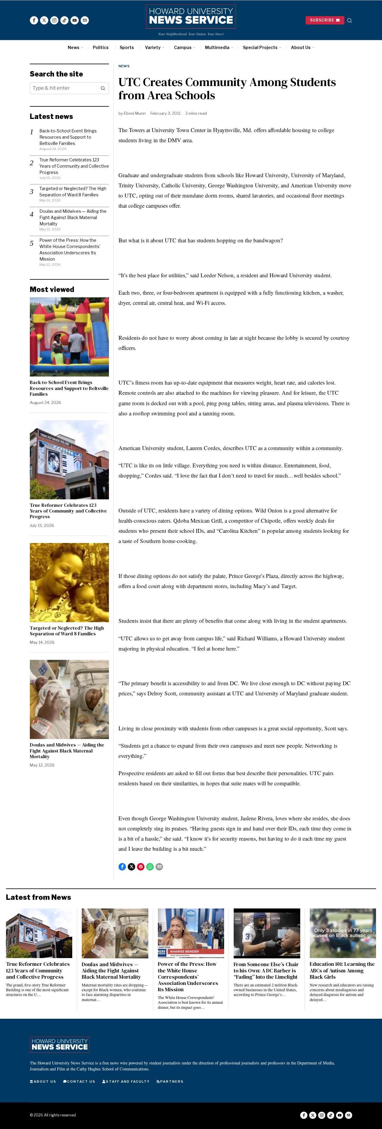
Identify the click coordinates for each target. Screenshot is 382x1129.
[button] (103, 88)
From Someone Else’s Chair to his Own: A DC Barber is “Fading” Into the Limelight (266, 970)
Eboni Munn (135, 113)
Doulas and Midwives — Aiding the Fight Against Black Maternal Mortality (73, 217)
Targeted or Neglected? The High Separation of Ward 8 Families (67, 631)
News (124, 66)
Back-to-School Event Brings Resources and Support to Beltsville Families (68, 137)
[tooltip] (34, 20)
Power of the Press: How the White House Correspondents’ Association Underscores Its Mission (188, 977)
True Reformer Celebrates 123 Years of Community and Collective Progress (74, 166)
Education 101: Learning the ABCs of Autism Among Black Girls (342, 970)
